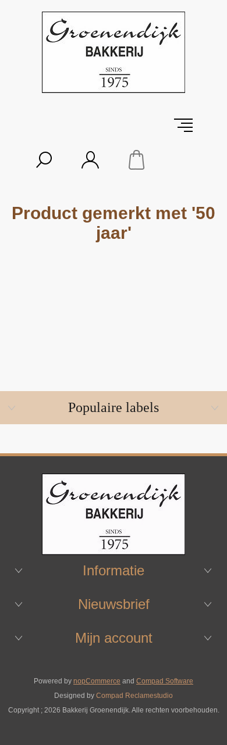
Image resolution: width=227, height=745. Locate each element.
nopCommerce (96, 681)
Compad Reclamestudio (134, 696)
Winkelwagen (136, 159)
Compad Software (164, 681)
